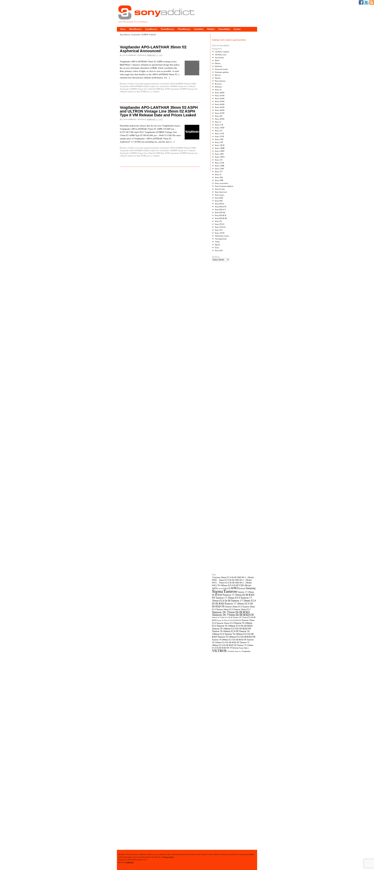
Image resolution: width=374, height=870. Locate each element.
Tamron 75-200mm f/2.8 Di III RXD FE (231, 644)
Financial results (221, 69)
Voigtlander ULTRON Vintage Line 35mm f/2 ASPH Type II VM (144, 89)
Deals (217, 60)
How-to (218, 75)
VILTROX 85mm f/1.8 (234, 651)
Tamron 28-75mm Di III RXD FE (233, 614)
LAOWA (234, 588)
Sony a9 (218, 174)
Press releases (220, 81)
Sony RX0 (219, 197)
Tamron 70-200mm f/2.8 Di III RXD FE (229, 639)
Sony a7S (218, 159)
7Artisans (216, 577)
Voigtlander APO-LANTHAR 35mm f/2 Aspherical (139, 86)
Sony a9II (219, 177)
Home (122, 29)
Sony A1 (218, 89)
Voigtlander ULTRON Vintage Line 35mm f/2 (177, 86)
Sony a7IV (219, 142)
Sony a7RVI (219, 157)
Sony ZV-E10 (220, 227)
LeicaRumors (151, 29)
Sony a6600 (219, 110)
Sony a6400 (219, 104)
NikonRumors (135, 29)
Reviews (218, 83)
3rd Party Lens (133, 83)
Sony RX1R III (221, 218)
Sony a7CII (219, 133)
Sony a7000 (219, 127)
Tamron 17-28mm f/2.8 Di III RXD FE (232, 605)
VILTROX (219, 650)
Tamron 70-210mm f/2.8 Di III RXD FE (233, 641)
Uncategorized (220, 238)
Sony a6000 (219, 92)
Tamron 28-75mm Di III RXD (231, 612)
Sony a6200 (219, 98)
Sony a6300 (219, 101)
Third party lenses (222, 235)
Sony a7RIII (219, 148)
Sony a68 (218, 116)
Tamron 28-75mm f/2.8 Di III (222, 617)
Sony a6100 (219, 95)
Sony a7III (219, 139)
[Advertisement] (234, 372)
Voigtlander (154, 83)
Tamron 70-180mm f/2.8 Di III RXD (234, 625)
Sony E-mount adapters (224, 186)
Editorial (218, 66)
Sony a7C (219, 130)
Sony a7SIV (219, 168)
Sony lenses (219, 195)
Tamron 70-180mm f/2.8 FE (225, 631)
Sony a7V (219, 171)
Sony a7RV (219, 154)
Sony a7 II (219, 124)
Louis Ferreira (129, 55)
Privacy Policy (169, 857)
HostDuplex (130, 862)
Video (217, 241)
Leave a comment (153, 91)
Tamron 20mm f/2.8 (233, 606)
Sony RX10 (219, 203)
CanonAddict (224, 29)
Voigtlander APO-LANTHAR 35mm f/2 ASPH (178, 83)
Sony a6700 (219, 113)
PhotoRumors (184, 29)
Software (218, 86)
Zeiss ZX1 (219, 250)
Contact (237, 29)
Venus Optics (244, 648)
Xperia (217, 244)
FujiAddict (198, 29)
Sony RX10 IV (220, 206)
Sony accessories (221, 183)
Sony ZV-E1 (220, 224)
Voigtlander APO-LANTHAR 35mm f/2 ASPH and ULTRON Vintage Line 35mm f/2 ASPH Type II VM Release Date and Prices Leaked (159, 111)
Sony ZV (218, 221)
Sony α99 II (219, 233)
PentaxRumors (167, 29)
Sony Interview (221, 192)
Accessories (219, 57)
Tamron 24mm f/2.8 (224, 609)
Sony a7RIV (220, 151)
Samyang (251, 588)
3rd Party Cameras (222, 51)
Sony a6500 (219, 107)
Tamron (230, 591)
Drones (217, 63)
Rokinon (242, 588)
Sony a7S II (219, 162)
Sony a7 (218, 121)
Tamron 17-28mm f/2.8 (227, 597)
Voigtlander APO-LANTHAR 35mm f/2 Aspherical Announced (153, 49)
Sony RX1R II (220, 215)
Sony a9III (219, 180)
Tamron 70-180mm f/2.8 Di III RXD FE (231, 628)
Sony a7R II (219, 145)
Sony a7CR (219, 136)
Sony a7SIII (219, 165)
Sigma (217, 591)
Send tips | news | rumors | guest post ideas (229, 39)
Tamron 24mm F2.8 (242, 609)
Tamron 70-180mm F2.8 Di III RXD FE (237, 636)
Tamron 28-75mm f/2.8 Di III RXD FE (228, 620)
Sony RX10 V (220, 209)
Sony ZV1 (219, 230)
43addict (211, 29)
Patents (218, 78)
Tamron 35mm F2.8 (225, 623)
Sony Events (220, 189)
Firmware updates (222, 72)
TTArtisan (234, 647)
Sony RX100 (220, 212)
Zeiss (217, 247)
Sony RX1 (219, 200)
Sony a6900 (219, 119)
